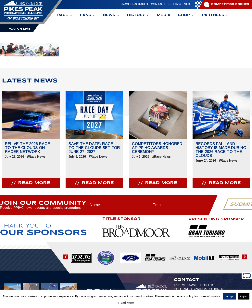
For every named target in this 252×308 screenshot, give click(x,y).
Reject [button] (243, 296)
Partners (213, 15)
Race (62, 15)
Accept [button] (229, 296)
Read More (126, 302)
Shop (184, 15)
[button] (65, 257)
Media (163, 15)
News (109, 15)
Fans (85, 15)
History (136, 15)
